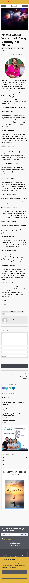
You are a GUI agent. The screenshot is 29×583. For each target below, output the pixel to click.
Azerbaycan (21, 48)
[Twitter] (6, 388)
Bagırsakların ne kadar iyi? (10, 409)
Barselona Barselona (7, 375)
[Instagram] (13, 545)
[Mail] (15, 545)
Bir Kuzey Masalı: (7, 397)
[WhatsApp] (9, 388)
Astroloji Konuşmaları (8, 421)
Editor (5, 54)
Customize (14, 576)
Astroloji (4, 48)
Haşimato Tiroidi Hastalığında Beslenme (23, 376)
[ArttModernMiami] (14, 6)
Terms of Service (7, 539)
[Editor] (2, 54)
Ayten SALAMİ (12, 48)
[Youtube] (19, 545)
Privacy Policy (18, 538)
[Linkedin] (13, 388)
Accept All (14, 572)
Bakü (3, 50)
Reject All (14, 580)
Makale (3, 32)
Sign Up (23, 534)
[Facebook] (3, 388)
